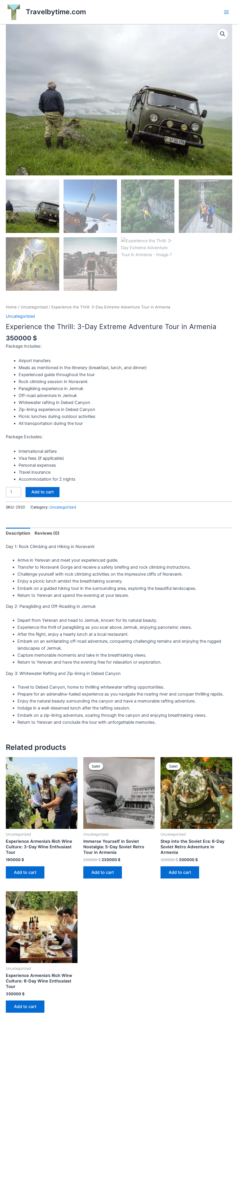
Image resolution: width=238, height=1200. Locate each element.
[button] (222, 34)
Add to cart (42, 492)
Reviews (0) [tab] (47, 533)
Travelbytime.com (56, 12)
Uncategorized (34, 307)
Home (11, 307)
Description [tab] (18, 533)
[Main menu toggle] (226, 12)
